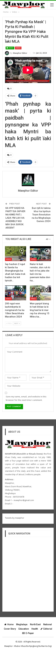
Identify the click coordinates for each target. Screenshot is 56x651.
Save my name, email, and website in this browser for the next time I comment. (26, 398)
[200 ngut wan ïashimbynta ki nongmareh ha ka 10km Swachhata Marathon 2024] (15, 292)
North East (35, 624)
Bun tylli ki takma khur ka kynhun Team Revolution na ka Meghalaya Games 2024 (41, 215)
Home (10, 624)
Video (10, 48)
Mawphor (8, 646)
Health (34, 629)
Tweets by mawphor (14, 517)
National (47, 624)
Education (24, 629)
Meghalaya (21, 624)
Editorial (47, 629)
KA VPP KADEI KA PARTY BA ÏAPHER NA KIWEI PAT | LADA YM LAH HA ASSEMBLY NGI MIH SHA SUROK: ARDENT (15, 218)
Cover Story (10, 629)
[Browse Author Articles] (28, 180)
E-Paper (30, 633)
